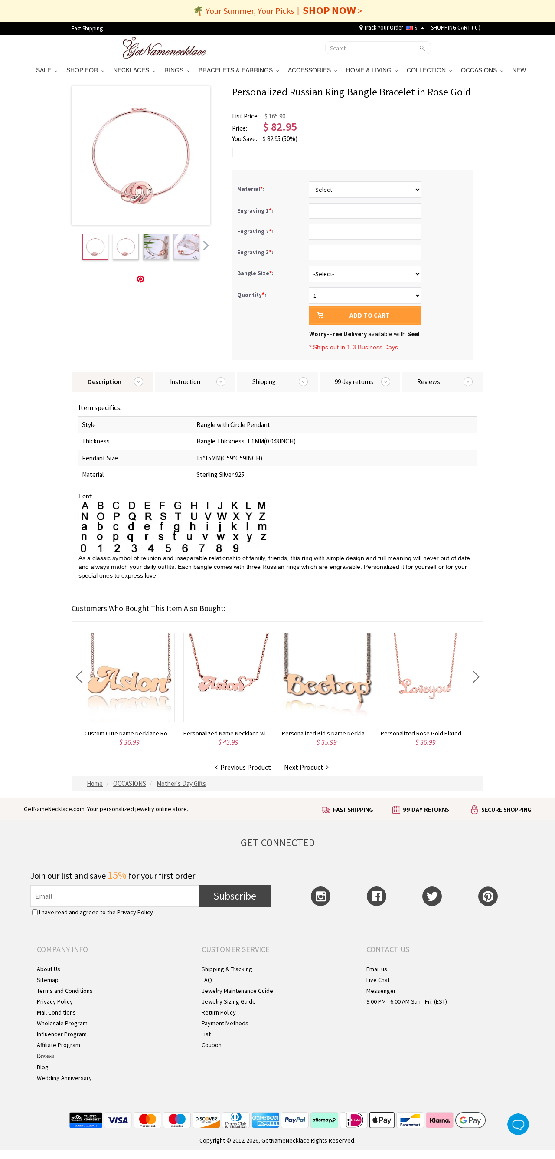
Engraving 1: (255, 210)
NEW (520, 70)
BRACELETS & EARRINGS (237, 70)
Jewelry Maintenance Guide (237, 991)
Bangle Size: (256, 273)
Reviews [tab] (428, 382)
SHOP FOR (83, 70)
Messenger (381, 991)
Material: (251, 189)
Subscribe (234, 896)
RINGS (175, 70)
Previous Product (244, 767)
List (206, 1034)
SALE (45, 70)
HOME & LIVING (370, 70)
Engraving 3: (255, 252)
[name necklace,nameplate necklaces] (164, 47)
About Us (48, 969)
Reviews (46, 1056)
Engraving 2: (255, 231)
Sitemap (48, 980)
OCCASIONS (480, 70)
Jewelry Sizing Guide (229, 1001)
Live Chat (378, 980)
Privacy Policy (135, 912)
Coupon (212, 1045)
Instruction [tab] (185, 382)
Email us (376, 969)
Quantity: (251, 295)
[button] (79, 677)
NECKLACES (133, 70)
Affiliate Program (58, 1045)
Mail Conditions (56, 1012)
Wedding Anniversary (64, 1078)
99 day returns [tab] (354, 382)
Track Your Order (382, 27)
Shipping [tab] (264, 382)
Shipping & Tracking (227, 969)
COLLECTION (428, 70)
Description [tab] (104, 382)
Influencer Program (62, 1034)
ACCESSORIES (311, 70)
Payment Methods (225, 1023)
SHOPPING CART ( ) (455, 27)
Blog (43, 1067)
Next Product (305, 767)
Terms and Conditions (65, 991)
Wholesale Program (62, 1023)
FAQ (207, 980)
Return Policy (219, 1012)
